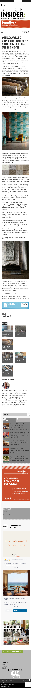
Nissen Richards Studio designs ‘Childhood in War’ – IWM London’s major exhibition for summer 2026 (19, 434)
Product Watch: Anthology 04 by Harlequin (6, 347)
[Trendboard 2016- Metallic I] (20, 328)
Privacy (12, 680)
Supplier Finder (26, 1)
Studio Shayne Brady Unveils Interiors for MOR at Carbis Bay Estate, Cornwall (19, 442)
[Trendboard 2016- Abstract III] (20, 355)
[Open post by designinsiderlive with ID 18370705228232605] (16, 544)
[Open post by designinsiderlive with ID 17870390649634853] (16, 583)
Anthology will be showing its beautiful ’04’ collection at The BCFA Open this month (15, 42)
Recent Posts (18, 420)
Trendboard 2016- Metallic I (20, 333)
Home (3, 680)
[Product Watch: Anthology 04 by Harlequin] (7, 342)
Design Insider (18, 1)
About (5, 512)
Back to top (25, 680)
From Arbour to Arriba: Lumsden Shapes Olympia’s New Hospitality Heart (19, 450)
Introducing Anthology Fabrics (7, 373)
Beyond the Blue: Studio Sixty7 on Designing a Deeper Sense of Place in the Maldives (19, 458)
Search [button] (28, 32)
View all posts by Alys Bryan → (11, 406)
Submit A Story (7, 515)
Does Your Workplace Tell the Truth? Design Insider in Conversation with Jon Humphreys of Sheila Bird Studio (19, 426)
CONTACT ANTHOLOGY (9, 293)
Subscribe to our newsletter (12, 651)
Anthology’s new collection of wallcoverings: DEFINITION (6, 334)
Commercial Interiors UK (8, 1)
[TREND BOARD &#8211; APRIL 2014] (7, 355)
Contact (5, 518)
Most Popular (5, 420)
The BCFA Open (6, 73)
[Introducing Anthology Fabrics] (7, 368)
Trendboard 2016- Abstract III (20, 359)
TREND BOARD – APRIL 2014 (6, 359)
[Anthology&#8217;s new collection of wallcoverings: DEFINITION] (7, 328)
